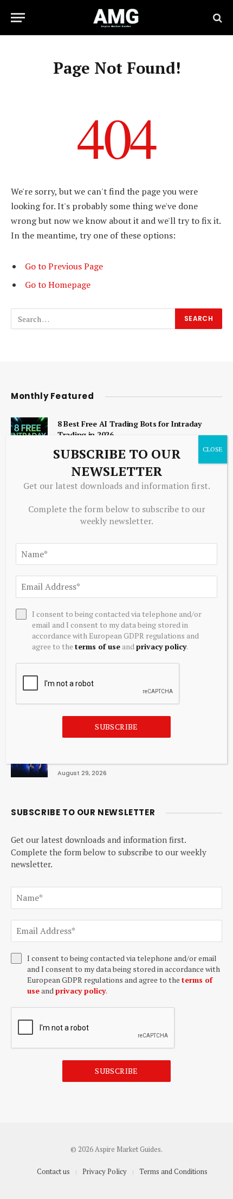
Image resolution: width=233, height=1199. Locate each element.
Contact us (53, 1171)
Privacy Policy (104, 1171)
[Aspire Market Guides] (116, 17)
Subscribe (116, 1071)
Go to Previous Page (64, 266)
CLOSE (213, 449)
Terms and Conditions (173, 1171)
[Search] (216, 17)
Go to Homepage (57, 285)
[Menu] (18, 17)
